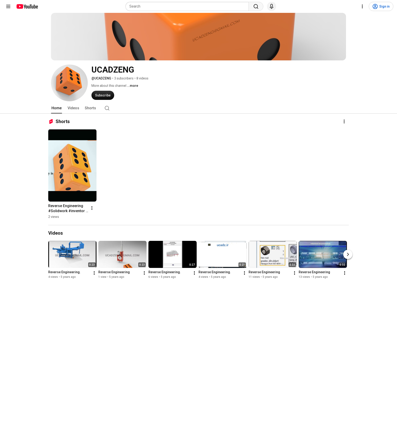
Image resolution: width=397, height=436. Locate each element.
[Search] (256, 6)
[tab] (56, 108)
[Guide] (8, 6)
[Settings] (362, 6)
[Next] (347, 254)
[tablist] (198, 108)
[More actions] (344, 121)
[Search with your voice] (271, 6)
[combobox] (188, 6)
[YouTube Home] (27, 6)
